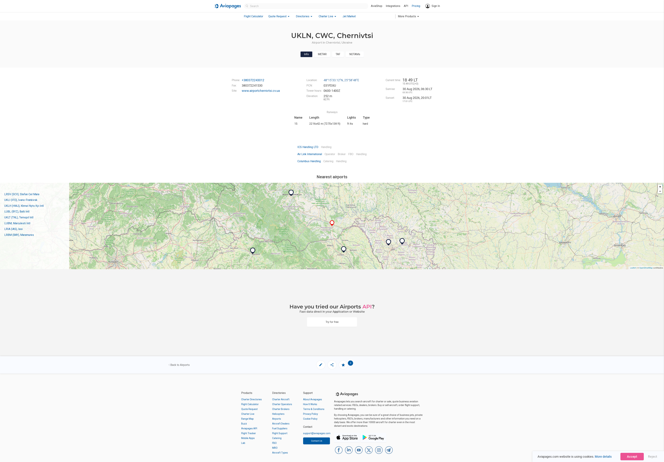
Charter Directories (251, 399)
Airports (276, 418)
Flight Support (279, 433)
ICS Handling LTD (307, 147)
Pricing (416, 6)
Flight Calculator (253, 16)
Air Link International (309, 154)
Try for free (332, 322)
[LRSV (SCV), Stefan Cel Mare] (343, 249)
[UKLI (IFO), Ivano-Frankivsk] (291, 193)
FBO (274, 443)
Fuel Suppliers (279, 428)
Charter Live (247, 414)
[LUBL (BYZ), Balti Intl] (388, 242)
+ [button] (660, 186)
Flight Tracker (248, 433)
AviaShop (376, 6)
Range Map (247, 418)
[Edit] (320, 365)
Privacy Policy (310, 414)
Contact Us (316, 441)
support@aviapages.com (316, 433)
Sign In (436, 6)
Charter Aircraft (280, 399)
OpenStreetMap (646, 267)
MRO (275, 447)
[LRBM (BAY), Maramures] (253, 251)
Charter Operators (282, 404)
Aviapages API (249, 428)
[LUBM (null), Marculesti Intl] (402, 241)
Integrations (393, 6)
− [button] (660, 191)
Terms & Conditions (313, 409)
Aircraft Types (280, 452)
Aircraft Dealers (280, 423)
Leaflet (633, 267)
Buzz (244, 423)
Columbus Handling (309, 161)
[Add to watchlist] (343, 365)
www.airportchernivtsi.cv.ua (261, 91)
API (406, 6)
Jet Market (349, 16)
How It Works (310, 404)
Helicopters (278, 414)
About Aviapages (312, 399)
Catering (277, 438)
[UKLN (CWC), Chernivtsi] (332, 223)
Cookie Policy (310, 418)
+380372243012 (253, 80)
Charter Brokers (280, 409)
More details (603, 456)
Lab (243, 443)
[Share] (332, 365)
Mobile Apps (248, 438)
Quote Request (249, 409)
